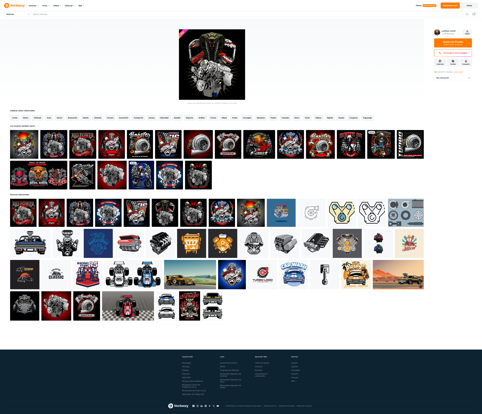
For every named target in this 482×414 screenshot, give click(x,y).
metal (224, 118)
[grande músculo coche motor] (67, 243)
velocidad (164, 118)
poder (234, 118)
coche (14, 118)
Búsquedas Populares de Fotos (230, 380)
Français (294, 377)
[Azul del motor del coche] (98, 243)
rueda (341, 118)
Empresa (186, 374)
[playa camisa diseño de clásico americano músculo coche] (356, 274)
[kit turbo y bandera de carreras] (140, 144)
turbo (307, 118)
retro (296, 118)
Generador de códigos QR (193, 394)
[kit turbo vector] (410, 144)
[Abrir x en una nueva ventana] (214, 406)
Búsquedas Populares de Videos (230, 386)
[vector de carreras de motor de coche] (24, 144)
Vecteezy (185, 366)
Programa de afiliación (229, 370)
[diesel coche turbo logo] (262, 274)
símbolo (97, 118)
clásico (318, 118)
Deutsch (294, 374)
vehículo (37, 118)
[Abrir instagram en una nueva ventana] (198, 406)
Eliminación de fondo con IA (194, 390)
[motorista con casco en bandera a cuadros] (351, 144)
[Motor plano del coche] (222, 243)
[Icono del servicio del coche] (406, 213)
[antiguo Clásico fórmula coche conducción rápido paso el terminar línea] (128, 306)
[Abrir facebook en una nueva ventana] (194, 406)
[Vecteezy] (14, 5)
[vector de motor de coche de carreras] (112, 175)
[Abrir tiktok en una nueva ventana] (210, 406)
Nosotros (258, 370)
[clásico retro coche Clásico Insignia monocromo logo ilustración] (56, 274)
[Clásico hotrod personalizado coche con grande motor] (24, 306)
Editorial (68, 5)
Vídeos (56, 5)
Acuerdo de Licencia (228, 363)
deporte (189, 118)
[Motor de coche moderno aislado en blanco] (285, 243)
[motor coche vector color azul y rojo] (378, 243)
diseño (86, 118)
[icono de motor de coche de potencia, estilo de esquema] (372, 213)
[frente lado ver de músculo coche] (166, 306)
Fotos (44, 5)
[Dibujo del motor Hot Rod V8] (253, 243)
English (294, 363)
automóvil (123, 118)
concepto (247, 118)
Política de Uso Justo (304, 406)
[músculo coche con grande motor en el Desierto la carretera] (398, 274)
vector (59, 118)
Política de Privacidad (286, 406)
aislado (177, 118)
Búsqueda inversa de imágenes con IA (191, 386)
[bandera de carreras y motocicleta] (259, 144)
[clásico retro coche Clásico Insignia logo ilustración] (409, 243)
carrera (110, 118)
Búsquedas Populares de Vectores (230, 375)
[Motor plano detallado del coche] (347, 243)
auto (49, 118)
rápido (330, 118)
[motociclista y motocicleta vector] (141, 175)
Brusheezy (186, 363)
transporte (138, 118)
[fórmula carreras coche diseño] (87, 274)
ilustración (72, 118)
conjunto (354, 118)
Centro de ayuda (262, 363)
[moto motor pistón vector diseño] (324, 274)
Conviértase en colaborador (261, 375)
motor (25, 118)
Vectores (32, 5)
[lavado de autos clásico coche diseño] (293, 274)
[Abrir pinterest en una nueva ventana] (206, 406)
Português (295, 370)
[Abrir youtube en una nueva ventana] (218, 406)
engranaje (367, 118)
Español (294, 366)
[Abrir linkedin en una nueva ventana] (202, 406)
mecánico (261, 118)
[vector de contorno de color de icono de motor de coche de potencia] (342, 213)
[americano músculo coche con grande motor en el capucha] (30, 243)
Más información (442, 78)
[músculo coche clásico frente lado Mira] (212, 306)
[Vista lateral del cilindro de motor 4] (191, 243)
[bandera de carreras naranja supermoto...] (82, 175)
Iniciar (469, 5)
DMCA (222, 366)
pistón (273, 118)
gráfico (202, 118)
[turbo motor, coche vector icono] (312, 213)
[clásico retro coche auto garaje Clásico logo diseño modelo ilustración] (24, 274)
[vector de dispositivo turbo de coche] (198, 144)
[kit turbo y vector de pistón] (228, 144)
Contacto (258, 366)
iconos (151, 118)
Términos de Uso (270, 406)
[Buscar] (467, 14)
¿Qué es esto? (458, 72)
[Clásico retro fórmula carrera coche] (133, 274)
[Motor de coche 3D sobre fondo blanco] (129, 243)
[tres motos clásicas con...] (381, 144)
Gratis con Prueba (453, 43)
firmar (213, 118)
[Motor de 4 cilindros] (316, 243)
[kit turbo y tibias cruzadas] (320, 144)
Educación (186, 377)
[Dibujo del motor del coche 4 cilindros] (160, 243)
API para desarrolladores (192, 381)
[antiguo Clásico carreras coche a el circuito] (190, 274)
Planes (419, 5)
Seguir (467, 34)
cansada (285, 118)
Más (80, 5)
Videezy (185, 370)
